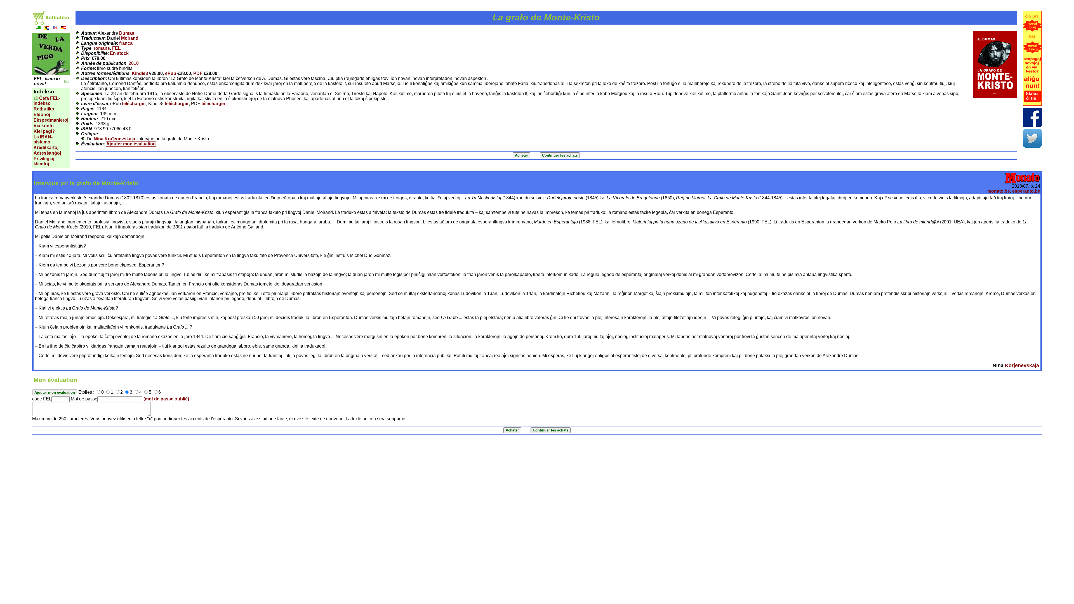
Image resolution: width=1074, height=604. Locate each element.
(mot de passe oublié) (166, 399)
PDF (197, 73)
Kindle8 (140, 73)
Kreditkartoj (46, 147)
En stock (119, 53)
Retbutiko (44, 109)
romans (102, 48)
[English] (55, 28)
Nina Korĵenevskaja (114, 138)
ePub (170, 73)
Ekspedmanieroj (51, 120)
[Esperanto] (38, 28)
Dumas (126, 33)
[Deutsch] (63, 28)
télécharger (134, 103)
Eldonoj (42, 114)
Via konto (44, 125)
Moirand (129, 38)
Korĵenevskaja (1022, 365)
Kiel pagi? (44, 131)
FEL (116, 48)
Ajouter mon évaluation (131, 143)
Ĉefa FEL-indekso (47, 101)
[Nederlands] (46, 28)
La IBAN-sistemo (43, 139)
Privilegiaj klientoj (44, 161)
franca (126, 43)
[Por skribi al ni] (66, 81)
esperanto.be (1026, 191)
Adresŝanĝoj (47, 153)
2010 (134, 63)
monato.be (998, 191)
